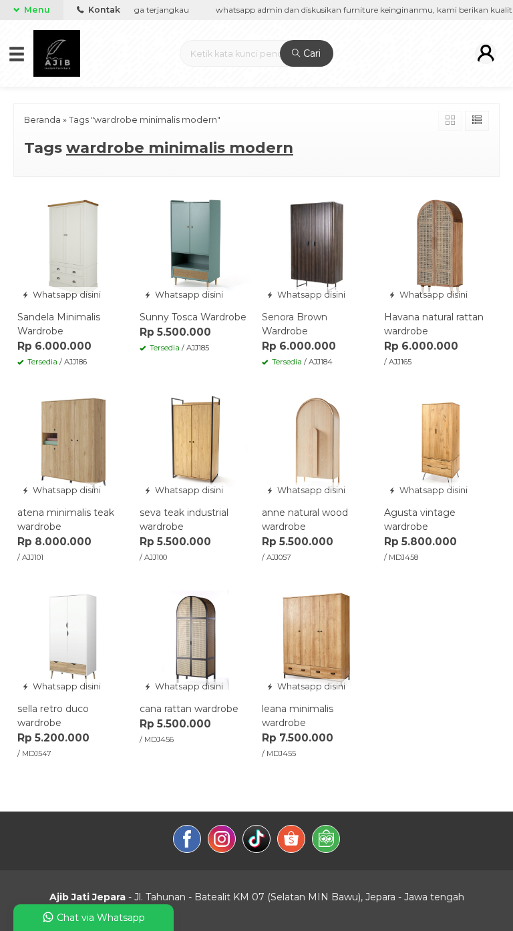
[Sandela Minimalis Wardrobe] (73, 247)
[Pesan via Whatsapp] (28, 200)
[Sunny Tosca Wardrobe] (195, 247)
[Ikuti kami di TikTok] (256, 841)
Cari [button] (311, 53)
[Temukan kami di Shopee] (291, 841)
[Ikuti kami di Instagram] (222, 841)
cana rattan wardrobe (189, 709)
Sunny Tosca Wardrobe (193, 317)
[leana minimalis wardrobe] (317, 639)
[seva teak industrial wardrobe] (195, 442)
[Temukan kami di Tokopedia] (326, 841)
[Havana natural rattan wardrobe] (440, 247)
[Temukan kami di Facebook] (187, 841)
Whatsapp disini (66, 295)
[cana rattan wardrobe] (195, 639)
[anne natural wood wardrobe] (317, 442)
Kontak (103, 10)
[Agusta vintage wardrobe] (440, 442)
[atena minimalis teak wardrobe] (73, 442)
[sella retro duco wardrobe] (73, 639)
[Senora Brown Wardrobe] (317, 247)
